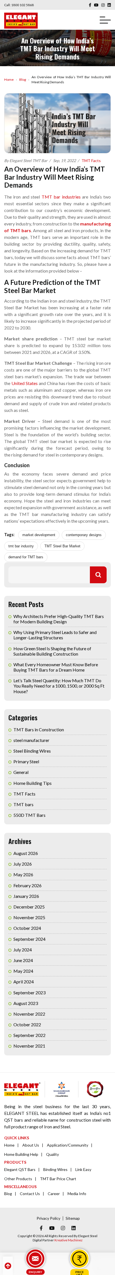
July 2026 (22, 863)
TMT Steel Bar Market (62, 546)
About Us (30, 1145)
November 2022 (29, 1013)
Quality (52, 1154)
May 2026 (23, 874)
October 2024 (27, 928)
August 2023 (25, 1003)
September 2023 (29, 992)
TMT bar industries (61, 196)
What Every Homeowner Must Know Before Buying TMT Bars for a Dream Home (55, 667)
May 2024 (23, 971)
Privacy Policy (48, 1218)
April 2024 (23, 981)
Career (54, 1193)
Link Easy (83, 1169)
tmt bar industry (21, 546)
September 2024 (29, 939)
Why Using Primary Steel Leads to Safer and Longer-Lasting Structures (55, 635)
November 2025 (29, 917)
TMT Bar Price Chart (58, 1178)
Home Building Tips (32, 783)
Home (9, 79)
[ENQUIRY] (35, 1259)
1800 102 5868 (22, 5)
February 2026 (27, 885)
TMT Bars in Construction (38, 729)
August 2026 (25, 853)
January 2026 (26, 896)
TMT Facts (91, 160)
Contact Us (30, 1193)
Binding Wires (55, 1169)
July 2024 (22, 949)
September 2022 (29, 1035)
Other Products (18, 1178)
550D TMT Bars (29, 815)
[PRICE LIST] (79, 1259)
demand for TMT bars (25, 557)
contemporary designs (84, 535)
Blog (22, 79)
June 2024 (23, 960)
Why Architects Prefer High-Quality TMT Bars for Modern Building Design (58, 619)
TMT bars (23, 804)
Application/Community (67, 1145)
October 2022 (27, 1024)
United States (24, 383)
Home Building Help (21, 1154)
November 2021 (29, 1045)
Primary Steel (26, 761)
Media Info (77, 1193)
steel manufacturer (31, 740)
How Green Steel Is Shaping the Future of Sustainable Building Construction (52, 651)
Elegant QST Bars (19, 1169)
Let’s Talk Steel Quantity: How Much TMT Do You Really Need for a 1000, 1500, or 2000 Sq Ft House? (58, 686)
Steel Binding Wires (32, 750)
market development (38, 535)
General (20, 772)
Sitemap (73, 1218)
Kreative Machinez (68, 1240)
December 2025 (29, 906)
